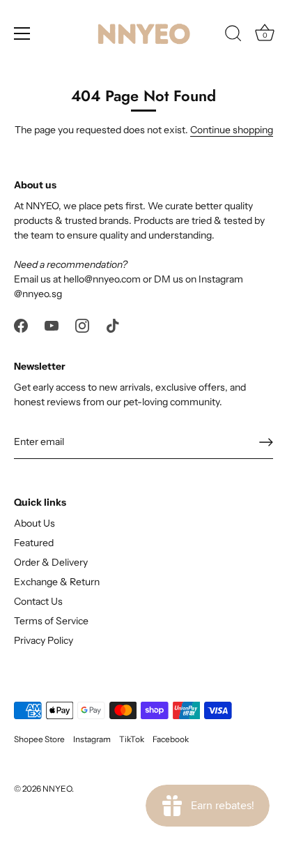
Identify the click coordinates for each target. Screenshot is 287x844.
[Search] (233, 35)
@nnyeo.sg (38, 293)
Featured (34, 542)
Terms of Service (51, 621)
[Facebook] (21, 325)
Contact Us (38, 601)
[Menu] (22, 33)
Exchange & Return (57, 581)
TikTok (131, 739)
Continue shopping (231, 129)
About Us (34, 523)
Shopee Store (39, 739)
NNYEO (57, 788)
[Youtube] (52, 325)
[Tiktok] (113, 325)
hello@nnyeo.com (102, 279)
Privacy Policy (43, 640)
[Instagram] (82, 325)
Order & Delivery (51, 562)
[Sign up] (266, 442)
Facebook (171, 739)
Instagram (92, 739)
